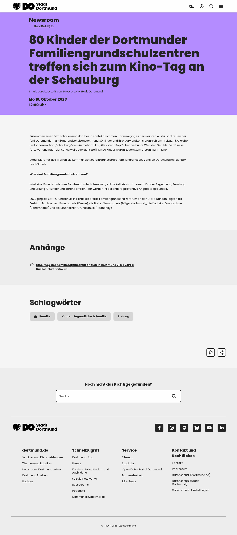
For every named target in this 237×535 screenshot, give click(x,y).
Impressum (179, 469)
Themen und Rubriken (37, 463)
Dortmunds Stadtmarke (88, 497)
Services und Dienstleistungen (42, 457)
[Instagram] (172, 428)
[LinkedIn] (222, 428)
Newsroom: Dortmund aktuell (42, 469)
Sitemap (127, 457)
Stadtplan (129, 463)
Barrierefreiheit (132, 475)
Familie (44, 316)
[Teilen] (222, 352)
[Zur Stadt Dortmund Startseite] (35, 6)
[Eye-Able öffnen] (201, 6)
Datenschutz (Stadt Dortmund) (185, 482)
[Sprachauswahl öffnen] (192, 6)
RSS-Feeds (129, 481)
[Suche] (174, 396)
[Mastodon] (184, 428)
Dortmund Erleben (35, 475)
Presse (76, 463)
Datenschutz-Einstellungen (190, 490)
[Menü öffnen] (221, 6)
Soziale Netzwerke (84, 479)
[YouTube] (209, 428)
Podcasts (78, 491)
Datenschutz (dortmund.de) (191, 475)
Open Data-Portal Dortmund (142, 469)
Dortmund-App (83, 457)
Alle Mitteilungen (44, 26)
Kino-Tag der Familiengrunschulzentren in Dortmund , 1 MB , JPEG (85, 265)
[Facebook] (159, 428)
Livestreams (80, 485)
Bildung (123, 316)
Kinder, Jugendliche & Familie (84, 316)
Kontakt (177, 463)
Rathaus (27, 481)
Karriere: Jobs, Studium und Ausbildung (90, 471)
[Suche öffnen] (211, 6)
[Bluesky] (197, 428)
